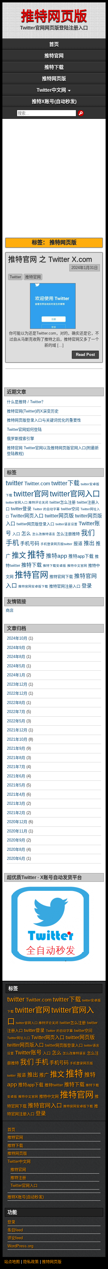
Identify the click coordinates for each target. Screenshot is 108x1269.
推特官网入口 (45, 1105)
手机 (12, 543)
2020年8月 (16, 849)
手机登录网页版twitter (56, 544)
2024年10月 (17, 638)
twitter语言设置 (66, 524)
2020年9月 (16, 840)
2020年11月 (17, 831)
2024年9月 (16, 647)
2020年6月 (16, 858)
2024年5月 (16, 666)
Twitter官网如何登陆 (24, 429)
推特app (56, 556)
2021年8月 (16, 757)
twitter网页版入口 (25, 1045)
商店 (10, 610)
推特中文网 (49, 1096)
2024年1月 (16, 675)
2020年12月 (17, 822)
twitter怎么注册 (63, 502)
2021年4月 (16, 794)
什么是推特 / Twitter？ (26, 402)
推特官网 (54, 55)
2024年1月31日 (84, 267)
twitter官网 (31, 493)
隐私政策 (31, 1261)
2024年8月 (16, 656)
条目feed (15, 1230)
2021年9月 (16, 748)
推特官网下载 (61, 576)
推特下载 (54, 67)
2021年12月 (17, 730)
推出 (89, 543)
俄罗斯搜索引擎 (20, 438)
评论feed (15, 1238)
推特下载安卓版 (54, 565)
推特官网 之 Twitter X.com (50, 259)
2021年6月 (16, 776)
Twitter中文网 (51, 90)
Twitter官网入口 (24, 1185)
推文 (19, 555)
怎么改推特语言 (43, 534)
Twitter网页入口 (27, 515)
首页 (54, 44)
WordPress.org (20, 1246)
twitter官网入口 (75, 493)
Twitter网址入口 (18, 1038)
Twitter (15, 277)
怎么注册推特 (68, 534)
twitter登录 (21, 508)
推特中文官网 (77, 565)
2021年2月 (16, 812)
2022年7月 (16, 711)
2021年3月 (16, 803)
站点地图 (12, 1261)
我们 (88, 533)
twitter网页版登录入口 (35, 524)
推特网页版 (54, 16)
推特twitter (54, 1085)
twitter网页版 (59, 516)
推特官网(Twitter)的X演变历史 (32, 411)
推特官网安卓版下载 (33, 586)
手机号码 (29, 543)
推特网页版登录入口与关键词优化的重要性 (44, 420)
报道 (78, 543)
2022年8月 (16, 702)
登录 (87, 586)
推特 (36, 555)
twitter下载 (65, 483)
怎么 (26, 533)
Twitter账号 (28, 1053)
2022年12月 (17, 693)
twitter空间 (70, 509)
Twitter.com (37, 483)
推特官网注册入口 (64, 586)
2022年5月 (16, 721)
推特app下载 (81, 556)
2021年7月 (16, 766)
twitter (14, 483)
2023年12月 (17, 684)
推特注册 (18, 1177)
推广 (44, 1075)
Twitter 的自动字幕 (46, 509)
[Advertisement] (54, 176)
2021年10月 (17, 739)
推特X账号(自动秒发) (54, 101)
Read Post (85, 354)
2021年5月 (16, 785)
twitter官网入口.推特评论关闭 (27, 502)
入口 (16, 534)
